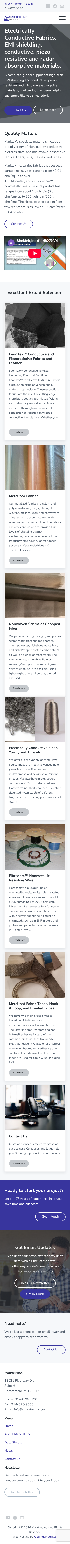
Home (8, 1426)
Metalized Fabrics (23, 496)
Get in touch (50, 1216)
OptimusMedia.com (46, 1537)
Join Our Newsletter (35, 1283)
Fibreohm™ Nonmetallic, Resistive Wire (30, 878)
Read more (21, 432)
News (8, 1450)
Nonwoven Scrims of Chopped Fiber (34, 626)
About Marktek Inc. (18, 1434)
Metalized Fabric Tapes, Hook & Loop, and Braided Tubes (33, 1006)
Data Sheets (13, 1442)
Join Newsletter (22, 1492)
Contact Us (18, 110)
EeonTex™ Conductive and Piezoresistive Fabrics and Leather (31, 358)
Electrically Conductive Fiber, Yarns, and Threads (33, 750)
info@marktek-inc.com (18, 4)
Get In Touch (35, 1294)
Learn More (48, 110)
